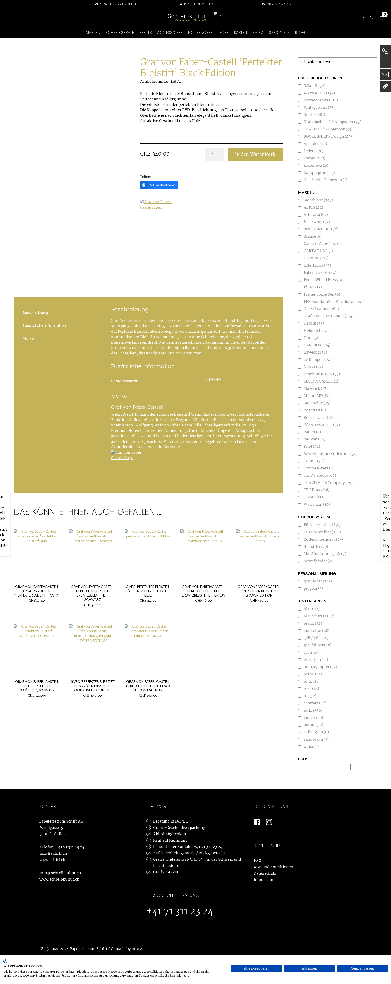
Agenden (315, 144)
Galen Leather (321, 309)
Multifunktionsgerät (325, 554)
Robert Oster (319, 418)
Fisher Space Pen (322, 294)
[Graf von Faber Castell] (157, 216)
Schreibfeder (319, 561)
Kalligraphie (319, 173)
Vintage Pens (319, 108)
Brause (313, 236)
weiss (311, 747)
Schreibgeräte (321, 100)
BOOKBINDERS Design (328, 137)
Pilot (312, 447)
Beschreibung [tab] (35, 312)
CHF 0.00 (385, 15)
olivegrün (316, 660)
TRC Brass (316, 490)
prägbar (313, 589)
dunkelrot (316, 631)
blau (311, 609)
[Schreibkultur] (187, 18)
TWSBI (313, 497)
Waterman (317, 505)
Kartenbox (317, 166)
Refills (314, 115)
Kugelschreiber (322, 532)
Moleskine (317, 403)
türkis (313, 710)
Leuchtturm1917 (322, 374)
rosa (311, 689)
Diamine (316, 258)
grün (311, 653)
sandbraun (316, 739)
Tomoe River (319, 468)
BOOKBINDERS (321, 229)
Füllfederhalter (322, 525)
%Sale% (314, 86)
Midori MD (317, 396)
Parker (312, 432)
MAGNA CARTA (321, 381)
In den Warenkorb (255, 154)
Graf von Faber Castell (329, 316)
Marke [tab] (28, 338)
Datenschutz (265, 874)
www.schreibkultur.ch (59, 879)
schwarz (315, 703)
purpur (313, 725)
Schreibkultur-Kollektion (331, 454)
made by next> (129, 949)
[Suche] (359, 18)
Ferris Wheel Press (323, 280)
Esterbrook (317, 265)
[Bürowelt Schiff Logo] (219, 18)
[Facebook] (257, 822)
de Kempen (318, 360)
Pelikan (314, 439)
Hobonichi (316, 331)
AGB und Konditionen (273, 867)
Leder (314, 151)
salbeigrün (316, 732)
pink (311, 681)
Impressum (264, 880)
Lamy (313, 367)
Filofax (313, 287)
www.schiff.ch (52, 860)
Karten (314, 158)
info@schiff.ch (53, 854)
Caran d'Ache (321, 244)
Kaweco (315, 352)
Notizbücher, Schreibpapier (333, 122)
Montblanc (318, 200)
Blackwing (317, 222)
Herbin (314, 323)
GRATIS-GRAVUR (278, 4)
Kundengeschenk (198, 4)
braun (313, 624)
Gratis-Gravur (166, 872)
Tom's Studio (320, 476)
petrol (313, 674)
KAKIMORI (317, 345)
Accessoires (319, 93)
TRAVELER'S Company (328, 483)
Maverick (316, 389)
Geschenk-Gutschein (117, 4)
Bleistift (213, 380)
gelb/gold (316, 638)
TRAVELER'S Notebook (328, 129)
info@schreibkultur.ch (60, 873)
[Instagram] (269, 822)
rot (310, 696)
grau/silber (317, 645)
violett (313, 718)
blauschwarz (319, 616)
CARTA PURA (318, 251)
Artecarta (316, 215)
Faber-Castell (320, 273)
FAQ (257, 861)
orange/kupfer (320, 667)
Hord (311, 338)
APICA (313, 207)
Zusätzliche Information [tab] (44, 325)
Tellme (314, 461)
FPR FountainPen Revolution (334, 302)
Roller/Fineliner (323, 540)
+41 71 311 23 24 (70, 847)
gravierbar (318, 581)
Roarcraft (315, 410)
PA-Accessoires (322, 425)
